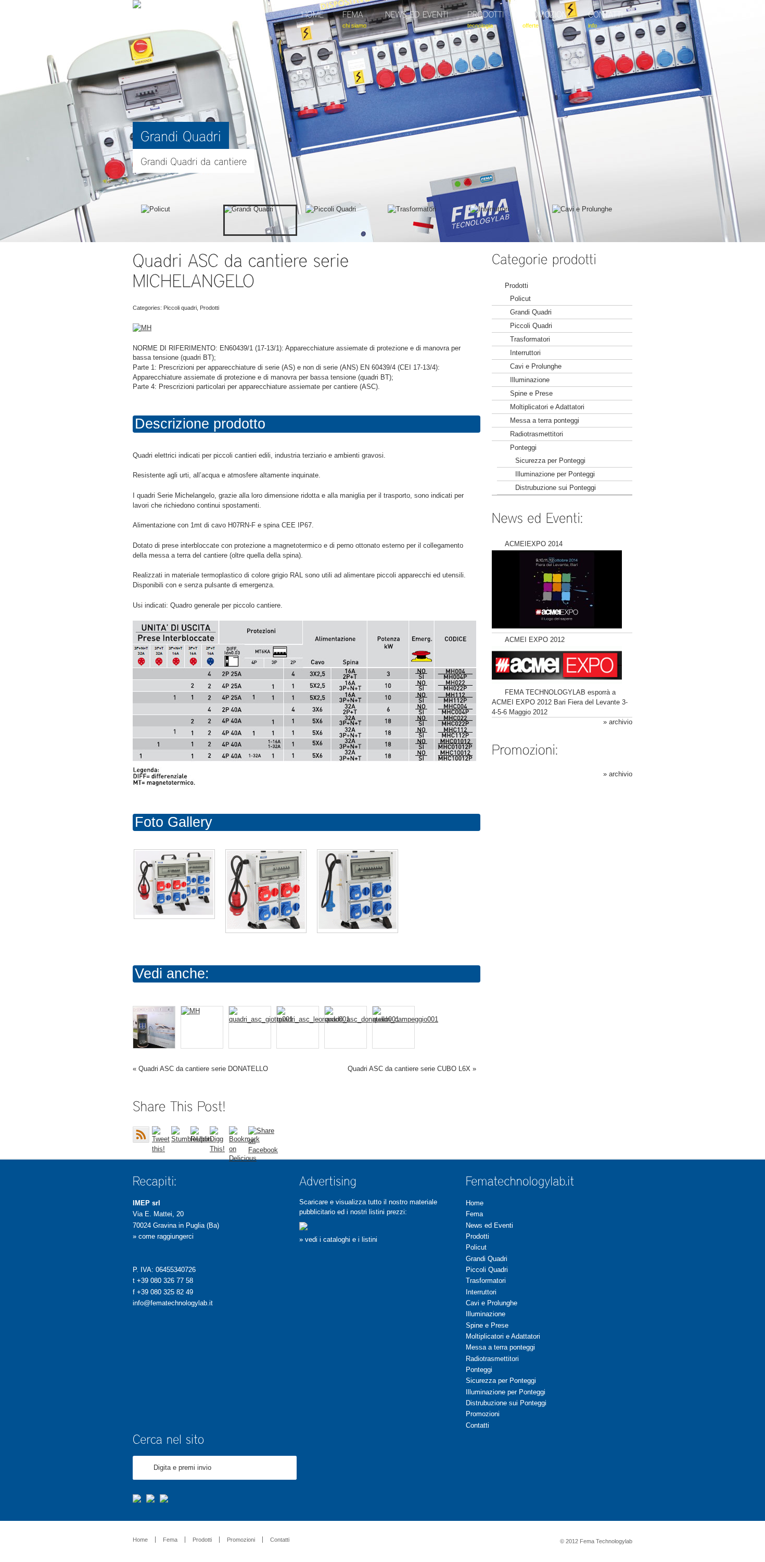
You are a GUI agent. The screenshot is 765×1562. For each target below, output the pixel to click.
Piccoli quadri (180, 308)
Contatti (477, 1425)
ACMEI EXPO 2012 (535, 640)
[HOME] (312, 27)
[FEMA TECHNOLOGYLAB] (137, 5)
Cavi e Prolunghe (536, 366)
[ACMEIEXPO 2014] (557, 626)
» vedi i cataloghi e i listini (338, 1239)
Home (474, 1203)
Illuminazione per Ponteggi (555, 474)
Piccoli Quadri (531, 326)
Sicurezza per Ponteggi (550, 460)
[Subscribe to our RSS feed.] (141, 1134)
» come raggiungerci (163, 1236)
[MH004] (357, 891)
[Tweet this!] (160, 1134)
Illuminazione (530, 380)
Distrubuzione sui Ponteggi (555, 488)
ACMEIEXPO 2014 (534, 544)
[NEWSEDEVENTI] (417, 27)
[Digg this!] (218, 1134)
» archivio (617, 722)
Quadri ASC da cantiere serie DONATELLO (203, 1069)
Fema (474, 1214)
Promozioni (483, 1414)
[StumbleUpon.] (179, 1134)
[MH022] (266, 891)
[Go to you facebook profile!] (137, 1500)
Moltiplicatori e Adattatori (547, 407)
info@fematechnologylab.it (173, 1303)
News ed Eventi (489, 1225)
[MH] (174, 884)
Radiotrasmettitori (536, 434)
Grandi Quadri (531, 312)
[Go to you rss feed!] (164, 1500)
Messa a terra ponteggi (544, 420)
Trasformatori (530, 339)
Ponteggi (523, 447)
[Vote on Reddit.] (198, 1134)
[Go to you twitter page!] (150, 1500)
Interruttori (525, 353)
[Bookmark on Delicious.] (237, 1134)
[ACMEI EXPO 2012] (557, 681)
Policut (520, 299)
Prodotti (516, 285)
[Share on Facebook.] (256, 1134)
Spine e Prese (531, 393)
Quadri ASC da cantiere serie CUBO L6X (409, 1069)
